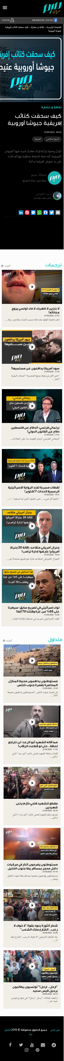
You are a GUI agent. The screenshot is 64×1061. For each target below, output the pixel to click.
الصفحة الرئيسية (53, 27)
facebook (10, 1045)
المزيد (7, 266)
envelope (43, 1045)
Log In (6, 20)
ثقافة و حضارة (37, 27)
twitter (21, 1045)
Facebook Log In (42, 20)
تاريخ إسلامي (52, 139)
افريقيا (37, 139)
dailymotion (54, 1044)
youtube (32, 1045)
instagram (27, 1050)
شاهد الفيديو (32, 287)
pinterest (37, 1050)
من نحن (55, 1030)
